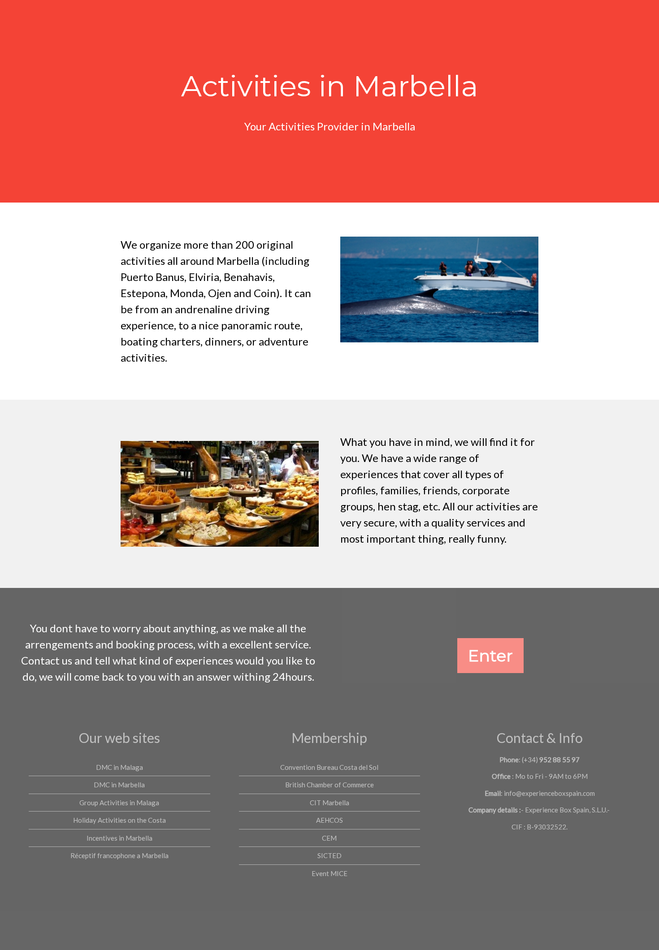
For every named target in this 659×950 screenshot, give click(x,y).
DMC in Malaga (119, 767)
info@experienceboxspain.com (549, 793)
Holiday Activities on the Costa (119, 820)
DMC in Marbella (119, 785)
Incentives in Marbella (119, 838)
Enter (490, 655)
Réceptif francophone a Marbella (119, 855)
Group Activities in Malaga (119, 803)
